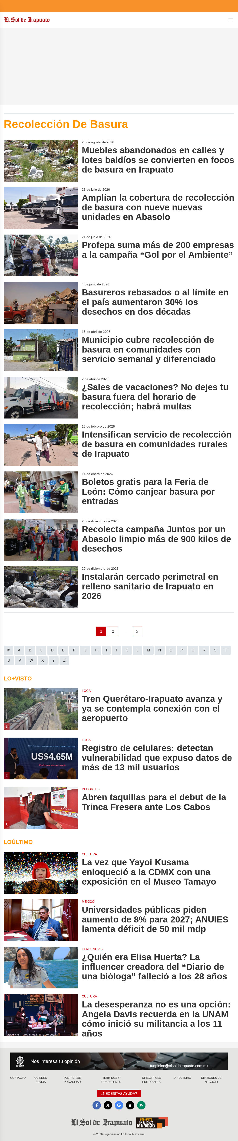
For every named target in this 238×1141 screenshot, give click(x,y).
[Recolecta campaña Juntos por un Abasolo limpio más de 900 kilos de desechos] (41, 540)
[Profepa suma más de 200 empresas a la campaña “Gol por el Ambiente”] (41, 255)
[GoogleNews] (119, 1105)
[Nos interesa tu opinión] (119, 1061)
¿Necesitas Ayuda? (119, 1093)
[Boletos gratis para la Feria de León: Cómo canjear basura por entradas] (41, 492)
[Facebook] (97, 1105)
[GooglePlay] (141, 1105)
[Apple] (130, 1105)
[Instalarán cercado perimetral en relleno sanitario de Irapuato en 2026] (41, 587)
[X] (108, 1105)
